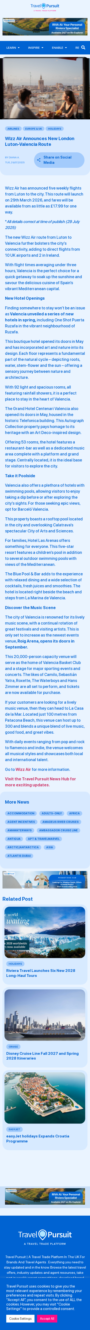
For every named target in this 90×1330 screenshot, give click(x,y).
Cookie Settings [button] (20, 1319)
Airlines (13, 128)
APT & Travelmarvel (44, 839)
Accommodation (21, 813)
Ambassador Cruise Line (58, 830)
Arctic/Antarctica (23, 847)
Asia (49, 847)
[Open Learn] (18, 47)
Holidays (54, 128)
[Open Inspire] (42, 47)
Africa (74, 813)
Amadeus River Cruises (60, 822)
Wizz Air (23, 769)
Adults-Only (52, 813)
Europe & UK (33, 128)
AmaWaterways (20, 830)
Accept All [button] (47, 1319)
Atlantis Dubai (19, 856)
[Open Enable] (66, 47)
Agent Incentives (21, 822)
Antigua (14, 839)
